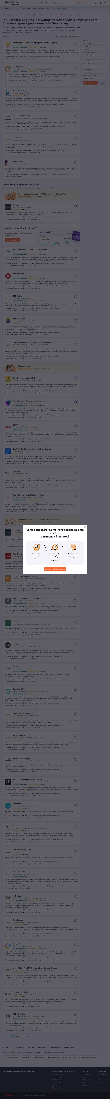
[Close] (85, 527)
